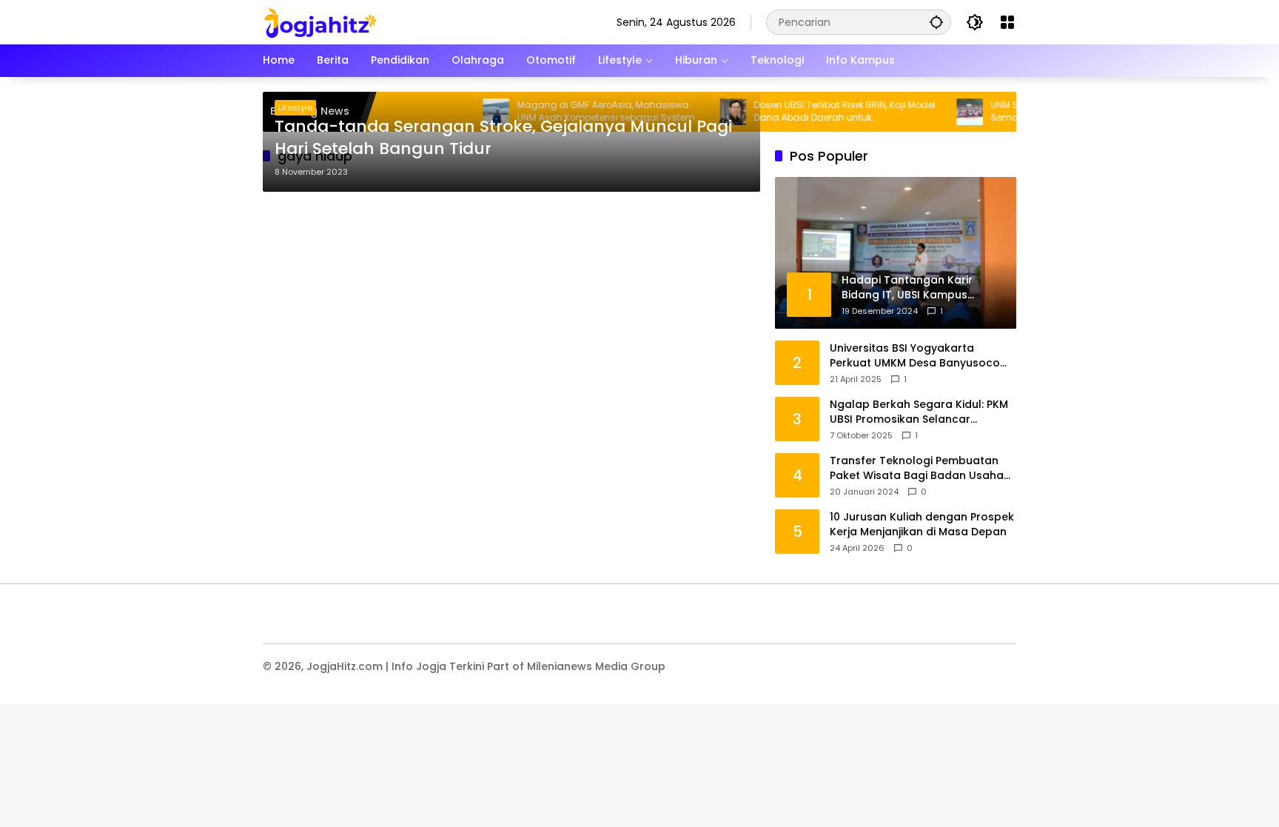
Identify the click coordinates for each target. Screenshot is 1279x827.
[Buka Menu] (1007, 22)
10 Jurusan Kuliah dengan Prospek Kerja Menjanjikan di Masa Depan (922, 524)
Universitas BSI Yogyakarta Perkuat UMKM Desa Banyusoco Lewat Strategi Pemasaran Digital (920, 355)
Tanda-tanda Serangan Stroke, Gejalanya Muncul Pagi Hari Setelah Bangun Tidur (503, 138)
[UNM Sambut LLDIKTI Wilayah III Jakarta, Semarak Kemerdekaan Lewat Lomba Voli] (950, 111)
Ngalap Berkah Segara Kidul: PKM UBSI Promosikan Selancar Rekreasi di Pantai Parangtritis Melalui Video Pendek (919, 412)
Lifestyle (295, 107)
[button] (936, 22)
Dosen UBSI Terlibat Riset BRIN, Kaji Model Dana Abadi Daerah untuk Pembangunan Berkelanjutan (825, 111)
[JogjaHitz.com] (320, 21)
